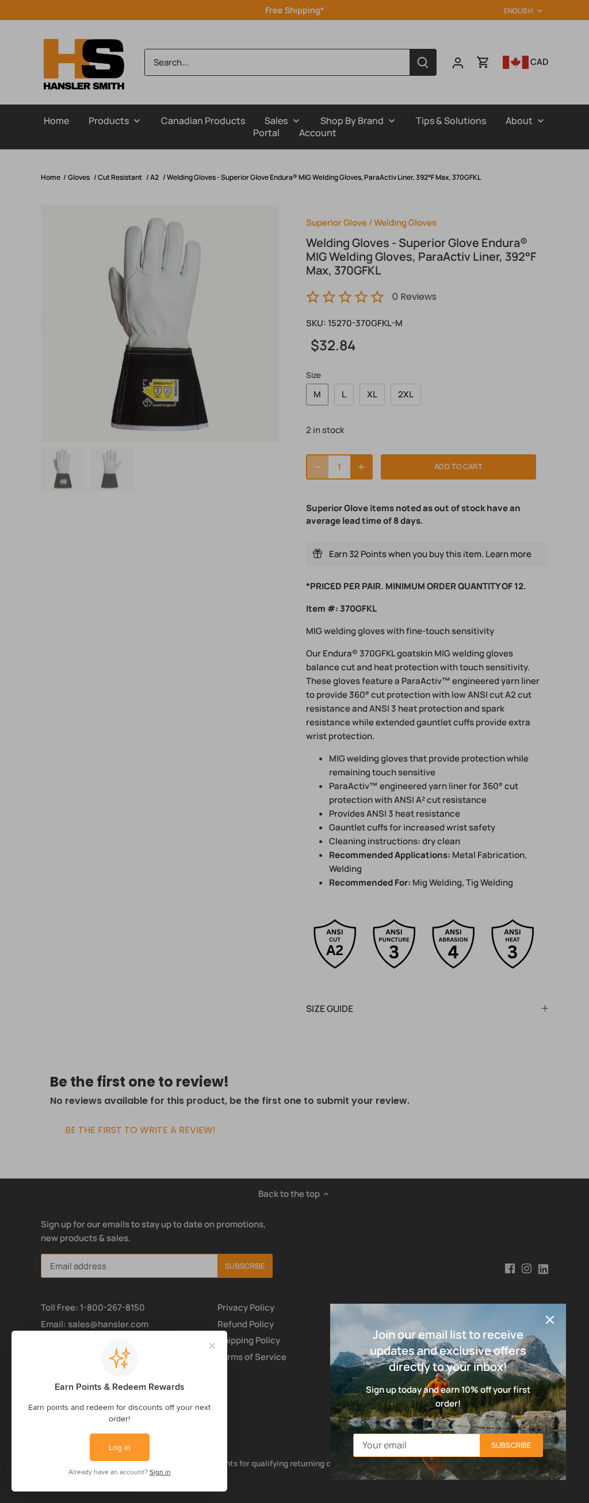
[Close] (550, 1319)
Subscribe (511, 1445)
